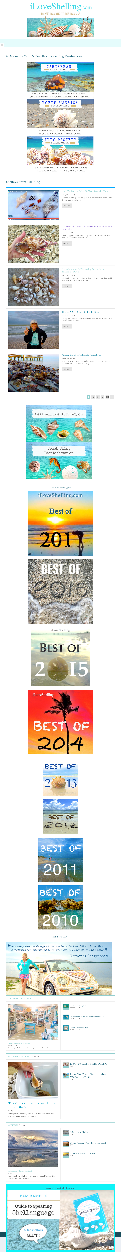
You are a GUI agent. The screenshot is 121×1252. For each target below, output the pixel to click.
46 (71, 1156)
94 (71, 233)
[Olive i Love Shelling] (66, 1133)
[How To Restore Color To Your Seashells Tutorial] (33, 205)
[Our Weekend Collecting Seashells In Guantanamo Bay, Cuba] (33, 244)
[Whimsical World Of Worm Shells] (66, 1028)
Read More (66, 206)
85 (72, 358)
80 (9, 1110)
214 (107, 397)
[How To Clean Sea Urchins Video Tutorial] (66, 1075)
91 (73, 275)
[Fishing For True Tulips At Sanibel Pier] (33, 373)
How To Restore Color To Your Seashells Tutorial (86, 191)
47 (71, 1145)
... (102, 397)
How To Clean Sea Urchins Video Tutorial (88, 1075)
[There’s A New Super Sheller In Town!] (33, 330)
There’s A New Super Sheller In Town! (81, 312)
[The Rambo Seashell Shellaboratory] (33, 1022)
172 (72, 195)
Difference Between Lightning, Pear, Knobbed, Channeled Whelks (87, 1016)
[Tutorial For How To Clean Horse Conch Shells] (33, 1080)
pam (11, 1045)
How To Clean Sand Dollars (88, 1063)
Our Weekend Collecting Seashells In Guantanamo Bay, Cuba (87, 227)
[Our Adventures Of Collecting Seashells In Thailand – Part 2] (33, 287)
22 (71, 1079)
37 (78, 1018)
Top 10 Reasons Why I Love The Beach (88, 1142)
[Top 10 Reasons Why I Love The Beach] (66, 1144)
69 (9, 1173)
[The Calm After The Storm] (66, 1155)
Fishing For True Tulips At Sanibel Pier (82, 354)
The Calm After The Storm (82, 1153)
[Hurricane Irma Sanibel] (33, 1148)
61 (71, 1134)
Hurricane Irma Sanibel (20, 1170)
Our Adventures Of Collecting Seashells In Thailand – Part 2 (83, 270)
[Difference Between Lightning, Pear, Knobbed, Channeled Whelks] (66, 1017)
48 (71, 1066)
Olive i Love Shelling (80, 1132)
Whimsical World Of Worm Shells (79, 1027)
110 (15, 1045)
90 (73, 316)
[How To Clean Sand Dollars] (66, 1065)
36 (78, 1029)
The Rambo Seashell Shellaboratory (19, 1043)
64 (78, 1008)
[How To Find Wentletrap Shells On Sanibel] (66, 1007)
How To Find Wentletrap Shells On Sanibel (81, 1006)
